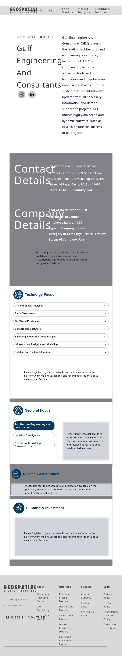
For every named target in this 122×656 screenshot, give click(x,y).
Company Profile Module (64, 597)
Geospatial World (43, 617)
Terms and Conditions (109, 626)
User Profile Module (66, 608)
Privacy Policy (107, 595)
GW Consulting (43, 608)
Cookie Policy (107, 604)
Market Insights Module (64, 628)
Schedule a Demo (87, 613)
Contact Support (86, 595)
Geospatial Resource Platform (43, 597)
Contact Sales (85, 604)
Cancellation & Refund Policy (110, 615)
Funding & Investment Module (66, 640)
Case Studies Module (66, 617)
